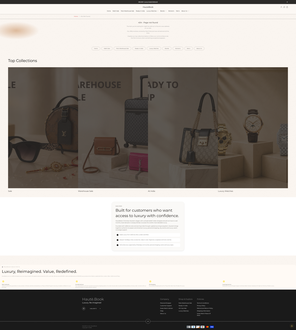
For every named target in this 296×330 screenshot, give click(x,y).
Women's (178, 48)
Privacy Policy (201, 305)
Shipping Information (203, 311)
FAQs (161, 311)
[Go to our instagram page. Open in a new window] (83, 308)
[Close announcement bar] (287, 2)
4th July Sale (182, 308)
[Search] (284, 7)
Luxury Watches (154, 48)
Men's (188, 48)
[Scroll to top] (148, 321)
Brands (167, 48)
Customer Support (166, 305)
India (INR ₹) (93, 308)
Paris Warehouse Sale (122, 48)
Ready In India (183, 305)
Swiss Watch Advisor (166, 308)
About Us (199, 48)
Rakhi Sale (107, 48)
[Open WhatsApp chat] (292, 326)
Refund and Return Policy (205, 308)
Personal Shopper (165, 303)
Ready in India (139, 48)
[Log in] (281, 7)
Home (76, 16)
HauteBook (148, 7)
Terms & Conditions (203, 303)
